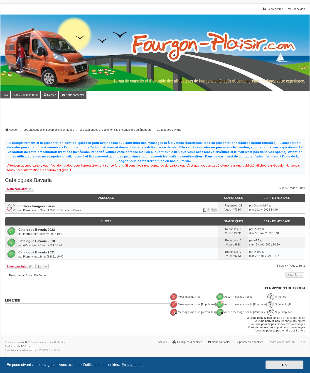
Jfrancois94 (261, 205)
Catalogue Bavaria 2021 (36, 252)
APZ (25, 245)
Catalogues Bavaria (28, 180)
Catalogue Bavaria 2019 (36, 241)
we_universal (18, 350)
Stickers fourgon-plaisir (36, 206)
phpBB (24, 342)
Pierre (27, 210)
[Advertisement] (155, 114)
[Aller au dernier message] (270, 206)
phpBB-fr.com (24, 346)
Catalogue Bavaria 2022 (36, 229)
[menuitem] (49, 95)
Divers (77, 210)
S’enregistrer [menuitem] (275, 9)
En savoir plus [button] (132, 365)
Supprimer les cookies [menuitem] (249, 342)
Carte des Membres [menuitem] (25, 94)
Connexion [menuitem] (298, 9)
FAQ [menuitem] (5, 94)
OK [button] (284, 365)
